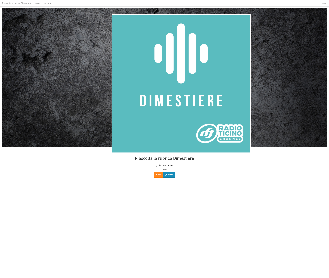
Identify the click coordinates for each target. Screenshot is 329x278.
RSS (159, 175)
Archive (47, 3)
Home (37, 3)
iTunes (170, 175)
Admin (324, 3)
